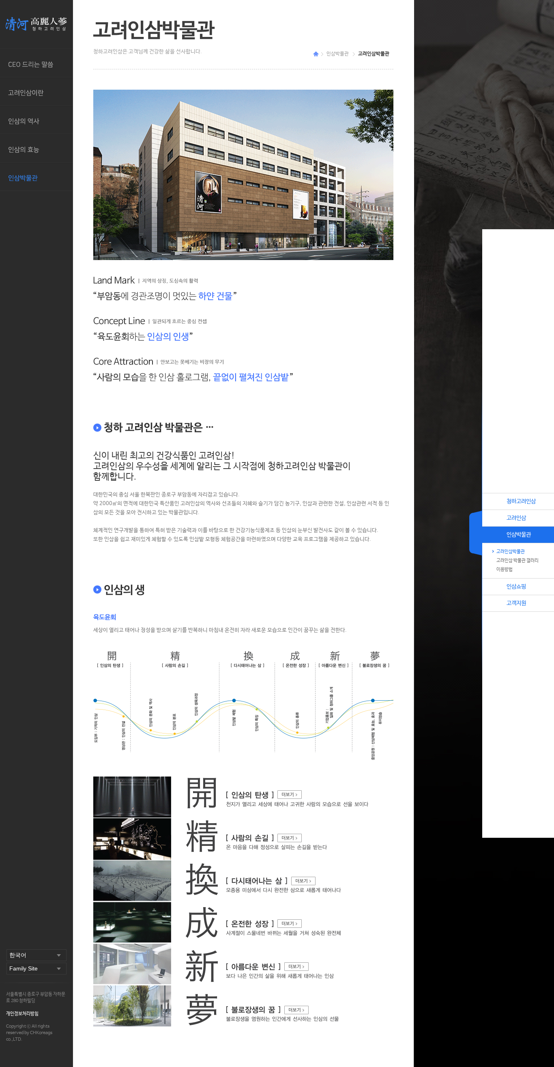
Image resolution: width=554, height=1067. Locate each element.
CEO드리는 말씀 (36, 63)
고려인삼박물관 (510, 551)
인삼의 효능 (36, 148)
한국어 (17, 955)
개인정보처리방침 (22, 1013)
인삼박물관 (36, 177)
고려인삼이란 (36, 91)
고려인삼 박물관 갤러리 (517, 560)
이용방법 (504, 569)
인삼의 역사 (36, 120)
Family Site (23, 968)
